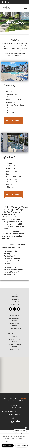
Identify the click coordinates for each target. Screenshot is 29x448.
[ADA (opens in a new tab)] (16, 418)
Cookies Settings (21, 445)
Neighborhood (18, 400)
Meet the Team (14, 405)
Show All (15, 120)
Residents (9, 403)
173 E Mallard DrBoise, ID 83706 (14, 300)
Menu (25, 8)
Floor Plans (13, 398)
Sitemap (17, 424)
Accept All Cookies (7, 445)
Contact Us (19, 403)
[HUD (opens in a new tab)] (13, 418)
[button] (10, 309)
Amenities (22, 398)
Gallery (8, 400)
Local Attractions (14, 408)
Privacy (12, 424)
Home (5, 398)
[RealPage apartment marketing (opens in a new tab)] (14, 421)
